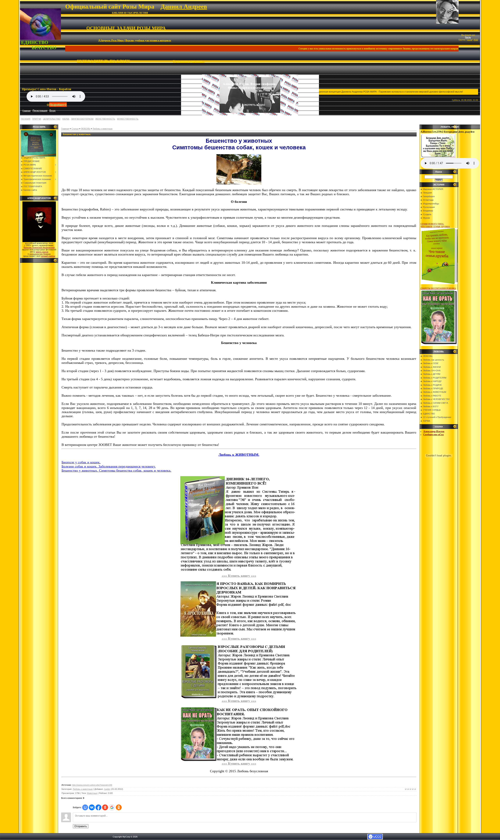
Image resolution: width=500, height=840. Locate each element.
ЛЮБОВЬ (85, 128)
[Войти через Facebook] (98, 807)
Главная (65, 128)
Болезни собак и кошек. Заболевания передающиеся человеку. (109, 466)
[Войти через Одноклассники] (119, 807)
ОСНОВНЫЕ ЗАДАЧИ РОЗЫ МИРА (126, 28)
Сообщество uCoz (433, 434)
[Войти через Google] (112, 807)
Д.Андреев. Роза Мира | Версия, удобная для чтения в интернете (134, 40)
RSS (476, 39)
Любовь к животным (102, 128)
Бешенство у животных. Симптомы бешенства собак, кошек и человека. (116, 470)
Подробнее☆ (58, 104)
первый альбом (48, 256)
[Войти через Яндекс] (105, 807)
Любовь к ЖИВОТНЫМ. (239, 455)
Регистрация (40, 110)
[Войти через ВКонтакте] (92, 807)
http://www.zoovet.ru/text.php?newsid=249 (92, 785)
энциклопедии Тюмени (40, 254)
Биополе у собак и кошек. (81, 462)
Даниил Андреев (184, 6)
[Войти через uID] (85, 807)
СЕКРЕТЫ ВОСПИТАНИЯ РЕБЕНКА (438, 288)
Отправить (80, 826)
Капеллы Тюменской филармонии (39, 247)
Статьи (75, 128)
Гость (468, 37)
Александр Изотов (433, 431)
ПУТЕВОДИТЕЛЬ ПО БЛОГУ (103, 61)
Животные (92, 793)
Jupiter (107, 789)
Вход (52, 110)
